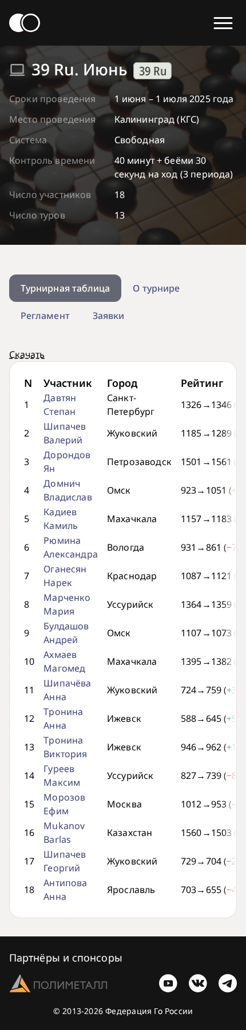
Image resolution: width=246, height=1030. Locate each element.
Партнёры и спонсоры (65, 957)
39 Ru (152, 71)
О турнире (156, 288)
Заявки (108, 315)
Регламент (45, 315)
